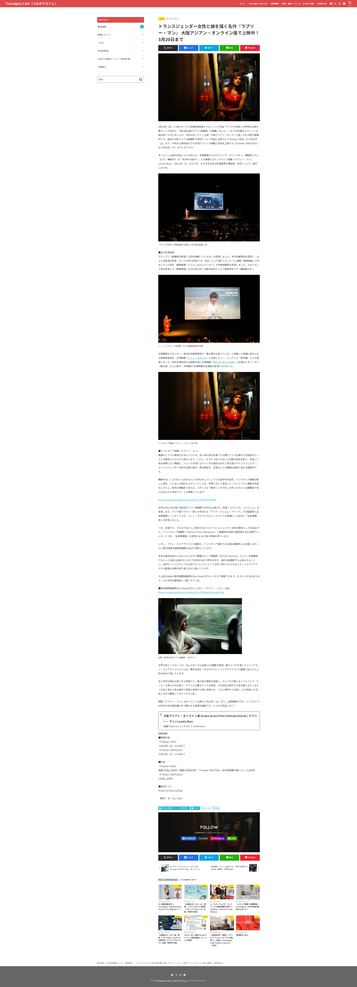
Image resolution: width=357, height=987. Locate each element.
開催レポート (104, 34)
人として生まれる (197, 358)
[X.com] (335, 3)
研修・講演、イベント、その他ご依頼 (298, 3)
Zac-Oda (207, 808)
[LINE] (344, 3)
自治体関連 (103, 50)
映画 (217, 808)
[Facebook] (331, 3)
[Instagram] (339, 3)
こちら (212, 260)
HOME (102, 963)
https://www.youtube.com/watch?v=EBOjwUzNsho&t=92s (191, 592)
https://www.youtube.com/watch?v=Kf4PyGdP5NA (187, 499)
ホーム (242, 3)
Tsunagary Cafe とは (258, 3)
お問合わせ (322, 3)
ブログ (161, 19)
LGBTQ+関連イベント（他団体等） (175, 808)
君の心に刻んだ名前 (223, 362)
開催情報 (275, 3)
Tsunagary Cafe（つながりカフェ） (32, 3)
